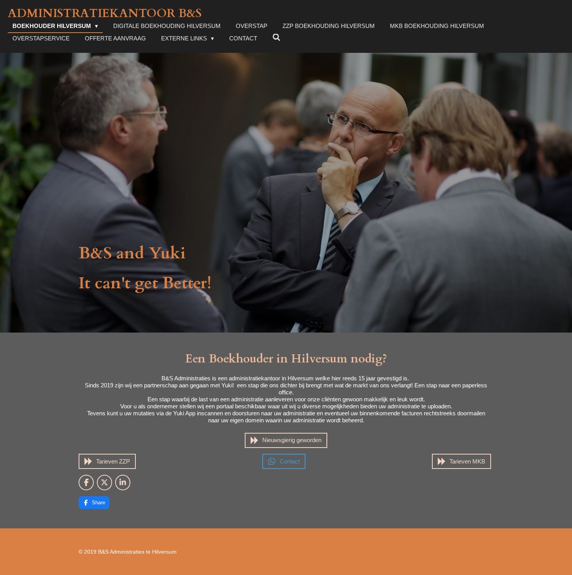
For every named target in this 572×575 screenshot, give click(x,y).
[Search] (276, 37)
